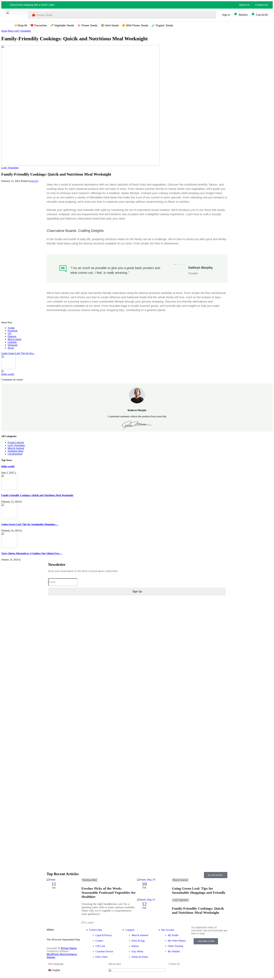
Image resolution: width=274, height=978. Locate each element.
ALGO (34, 181)
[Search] (213, 15)
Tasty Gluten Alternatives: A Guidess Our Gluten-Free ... (31, 553)
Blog (10, 31)
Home (4, 31)
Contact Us (261, 4)
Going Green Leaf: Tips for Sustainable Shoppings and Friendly (198, 890)
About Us (244, 4)
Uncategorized (15, 453)
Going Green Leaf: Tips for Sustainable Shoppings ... (29, 524)
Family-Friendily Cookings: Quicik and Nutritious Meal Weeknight (37, 495)
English (56, 970)
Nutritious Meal (15, 451)
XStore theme (69, 948)
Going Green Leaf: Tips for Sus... (18, 353)
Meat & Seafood (16, 448)
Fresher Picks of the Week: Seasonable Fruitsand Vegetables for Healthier (109, 892)
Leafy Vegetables (22, 31)
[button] (225, 15)
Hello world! (7, 374)
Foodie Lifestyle (16, 442)
